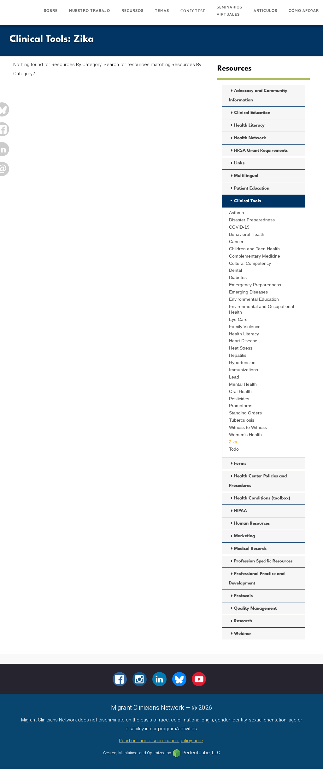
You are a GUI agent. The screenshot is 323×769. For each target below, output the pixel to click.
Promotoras (240, 405)
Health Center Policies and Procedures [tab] (258, 481)
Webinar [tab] (242, 633)
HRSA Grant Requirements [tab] (261, 150)
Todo (234, 449)
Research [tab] (243, 621)
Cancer (236, 241)
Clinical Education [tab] (252, 113)
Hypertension (242, 362)
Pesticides (239, 398)
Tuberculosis (241, 420)
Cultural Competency (250, 263)
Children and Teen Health (254, 248)
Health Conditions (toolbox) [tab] (262, 498)
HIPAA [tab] (240, 511)
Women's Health (245, 434)
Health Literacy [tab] (249, 125)
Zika (233, 441)
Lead (234, 376)
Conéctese (192, 11)
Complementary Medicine (254, 256)
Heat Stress (240, 347)
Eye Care (238, 319)
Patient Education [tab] (251, 188)
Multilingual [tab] (246, 176)
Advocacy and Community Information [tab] (258, 95)
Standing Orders (245, 412)
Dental (235, 270)
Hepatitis (237, 355)
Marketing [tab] (244, 536)
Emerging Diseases (248, 291)
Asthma (236, 212)
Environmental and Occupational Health (261, 309)
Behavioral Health (246, 234)
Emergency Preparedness (255, 284)
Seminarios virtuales (229, 11)
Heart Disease (243, 340)
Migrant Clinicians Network (19, 14)
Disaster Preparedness (252, 219)
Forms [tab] (240, 463)
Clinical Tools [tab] (247, 201)
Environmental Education (254, 299)
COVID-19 (239, 227)
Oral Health (240, 391)
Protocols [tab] (243, 596)
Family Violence (245, 326)
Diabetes (238, 277)
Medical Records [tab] (250, 548)
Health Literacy (244, 333)
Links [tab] (239, 163)
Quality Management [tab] (255, 608)
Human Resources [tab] (252, 523)
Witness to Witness (248, 427)
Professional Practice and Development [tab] (257, 578)
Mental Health (243, 384)
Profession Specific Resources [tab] (263, 561)
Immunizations (243, 369)
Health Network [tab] (250, 138)
